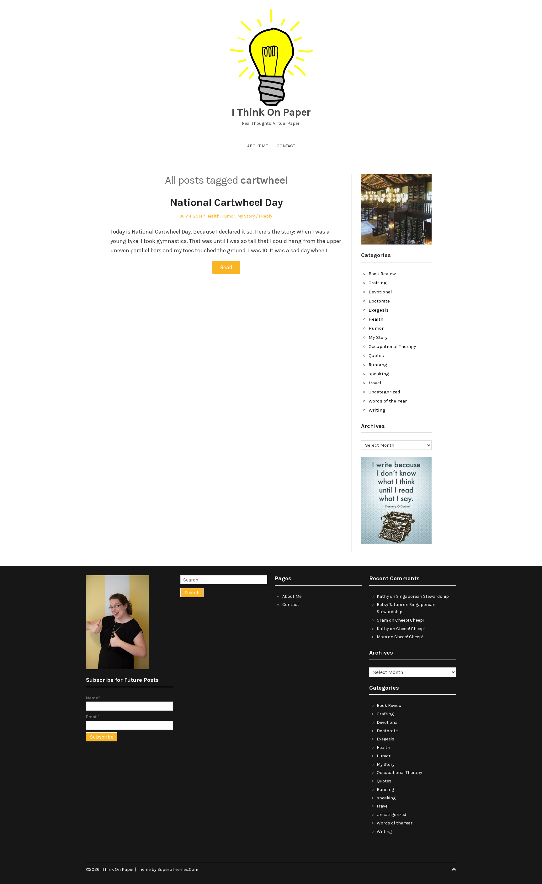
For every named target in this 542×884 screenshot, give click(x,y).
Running (378, 364)
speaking (379, 373)
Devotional (380, 292)
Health (213, 216)
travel (375, 383)
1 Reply (265, 216)
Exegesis (379, 310)
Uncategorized (384, 392)
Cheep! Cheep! (409, 620)
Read (226, 267)
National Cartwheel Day (226, 202)
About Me (257, 146)
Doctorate (379, 301)
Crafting (378, 283)
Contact (286, 146)
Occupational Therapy (392, 346)
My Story (246, 216)
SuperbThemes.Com (177, 869)
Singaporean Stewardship (422, 596)
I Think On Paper (271, 112)
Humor (228, 216)
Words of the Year (388, 401)
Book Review (382, 273)
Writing (377, 410)
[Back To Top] (454, 869)
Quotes (376, 355)
